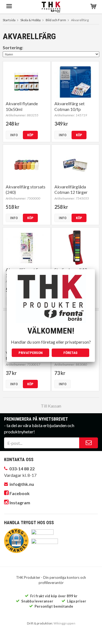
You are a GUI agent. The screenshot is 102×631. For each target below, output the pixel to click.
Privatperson (30, 353)
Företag (70, 353)
